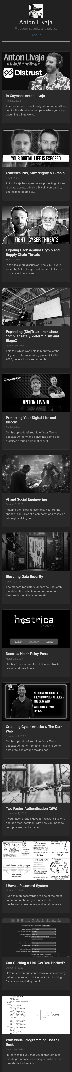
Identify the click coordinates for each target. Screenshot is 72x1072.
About (36, 35)
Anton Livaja (36, 22)
